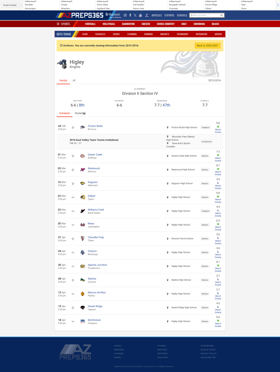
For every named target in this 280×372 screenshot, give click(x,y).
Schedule (64, 113)
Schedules (100, 34)
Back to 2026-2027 (207, 45)
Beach (215, 24)
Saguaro (93, 184)
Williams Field (96, 211)
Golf (184, 24)
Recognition (201, 34)
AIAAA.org (162, 357)
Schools (182, 15)
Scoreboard (207, 346)
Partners (162, 353)
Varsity (63, 80)
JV (74, 80)
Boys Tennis (64, 34)
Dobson (93, 253)
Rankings (148, 34)
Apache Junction (97, 266)
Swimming (199, 24)
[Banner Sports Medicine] (113, 15)
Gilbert (91, 197)
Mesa (93, 225)
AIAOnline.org (208, 357)
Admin (117, 357)
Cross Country (166, 24)
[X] (135, 15)
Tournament (182, 34)
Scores (116, 34)
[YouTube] (140, 15)
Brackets (164, 34)
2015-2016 (214, 80)
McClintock (94, 321)
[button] (278, 5)
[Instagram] (125, 15)
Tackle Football (9, 5)
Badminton (128, 24)
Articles (157, 15)
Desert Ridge (95, 308)
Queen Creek (95, 156)
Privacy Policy (209, 353)
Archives (162, 349)
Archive (218, 34)
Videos (117, 346)
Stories (161, 346)
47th (166, 105)
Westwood (94, 170)
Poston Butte (95, 127)
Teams (85, 34)
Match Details (218, 130)
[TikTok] (147, 15)
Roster (78, 113)
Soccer (146, 24)
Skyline (92, 280)
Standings (132, 34)
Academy (119, 353)
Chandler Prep (96, 239)
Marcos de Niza (97, 294)
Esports (169, 15)
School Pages (208, 349)
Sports (65, 24)
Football (90, 24)
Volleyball (109, 24)
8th (81, 105)
